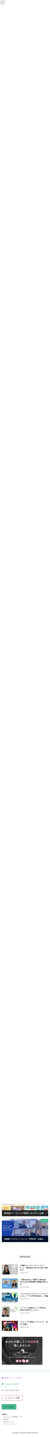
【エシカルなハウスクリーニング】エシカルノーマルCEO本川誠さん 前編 (34, 1294)
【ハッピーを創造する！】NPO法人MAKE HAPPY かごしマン (33, 1308)
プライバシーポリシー (10, 1424)
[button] (11, 1377)
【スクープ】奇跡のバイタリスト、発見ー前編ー (34, 1323)
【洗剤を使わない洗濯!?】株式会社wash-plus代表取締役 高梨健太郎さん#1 (34, 1281)
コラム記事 (9, 1406)
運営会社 (6, 1419)
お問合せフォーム (8, 1421)
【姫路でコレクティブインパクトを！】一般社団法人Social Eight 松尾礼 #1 (34, 1267)
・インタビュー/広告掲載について (12, 1417)
